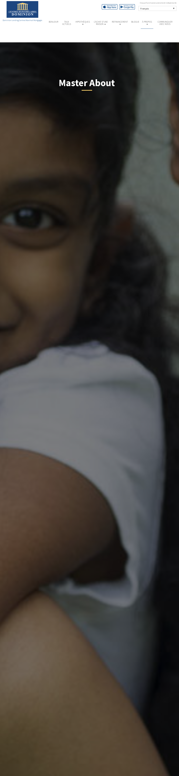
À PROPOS (147, 21)
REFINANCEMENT (120, 21)
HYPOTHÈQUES (83, 21)
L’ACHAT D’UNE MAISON (101, 23)
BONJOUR (53, 21)
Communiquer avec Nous (164, 23)
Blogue (135, 21)
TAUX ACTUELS (66, 23)
